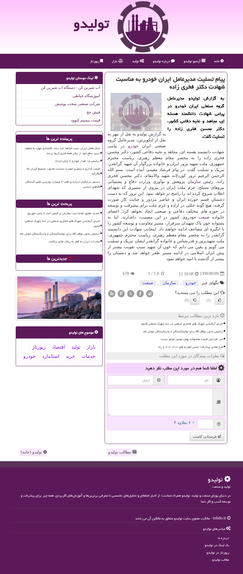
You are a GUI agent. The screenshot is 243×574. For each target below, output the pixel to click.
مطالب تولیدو (120, 452)
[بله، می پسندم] (219, 300)
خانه (217, 61)
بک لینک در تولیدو (217, 545)
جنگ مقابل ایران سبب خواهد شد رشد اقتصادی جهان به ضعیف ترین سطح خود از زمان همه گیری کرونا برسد (62, 150)
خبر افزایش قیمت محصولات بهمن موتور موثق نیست (192, 339)
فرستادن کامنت (205, 436)
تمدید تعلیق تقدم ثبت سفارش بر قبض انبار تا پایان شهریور (63, 213)
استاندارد (50, 356)
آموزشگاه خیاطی (86, 96)
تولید (136, 61)
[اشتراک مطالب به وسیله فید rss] (112, 293)
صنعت (204, 217)
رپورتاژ (95, 61)
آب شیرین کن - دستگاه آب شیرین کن (70, 87)
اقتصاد (58, 347)
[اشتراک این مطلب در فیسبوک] (140, 293)
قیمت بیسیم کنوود (85, 120)
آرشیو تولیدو (193, 61)
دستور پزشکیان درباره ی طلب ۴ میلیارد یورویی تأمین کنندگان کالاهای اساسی (62, 184)
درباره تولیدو (162, 61)
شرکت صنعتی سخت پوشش (77, 104)
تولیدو (91, 23)
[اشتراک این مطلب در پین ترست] (121, 293)
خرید (70, 356)
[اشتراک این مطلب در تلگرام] (150, 293)
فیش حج (93, 112)
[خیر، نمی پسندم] (194, 300)
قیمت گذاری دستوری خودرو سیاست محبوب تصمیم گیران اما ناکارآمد (63, 171)
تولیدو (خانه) (32, 452)
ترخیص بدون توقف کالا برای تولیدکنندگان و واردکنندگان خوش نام (183, 331)
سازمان (194, 181)
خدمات (88, 356)
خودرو (133, 146)
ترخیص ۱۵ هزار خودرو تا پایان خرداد (77, 161)
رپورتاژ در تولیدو (218, 552)
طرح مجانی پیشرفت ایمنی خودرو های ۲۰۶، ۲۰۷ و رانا (190, 347)
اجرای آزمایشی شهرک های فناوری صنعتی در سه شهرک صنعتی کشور (182, 324)
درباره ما (223, 538)
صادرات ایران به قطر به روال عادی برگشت (74, 241)
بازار (115, 61)
